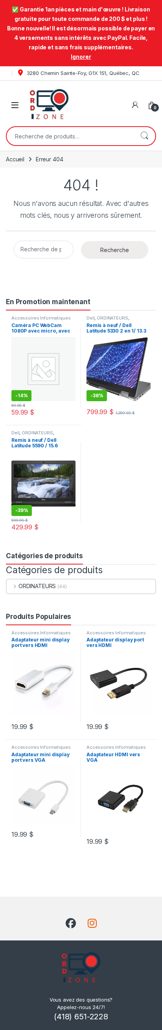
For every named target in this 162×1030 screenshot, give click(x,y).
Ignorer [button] (81, 56)
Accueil (15, 159)
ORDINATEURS (112, 318)
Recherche (144, 136)
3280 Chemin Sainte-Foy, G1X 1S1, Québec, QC (82, 73)
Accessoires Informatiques (41, 318)
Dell (90, 318)
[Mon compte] (135, 105)
